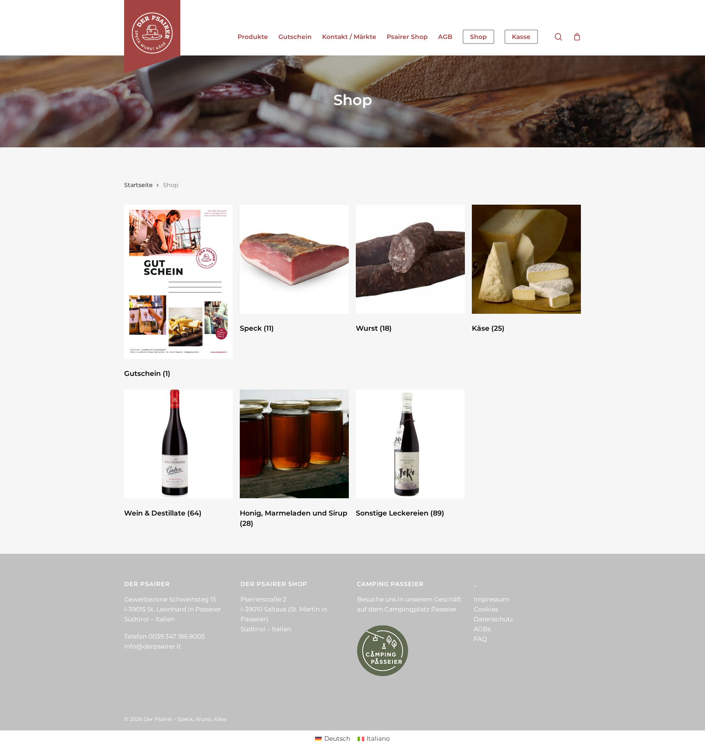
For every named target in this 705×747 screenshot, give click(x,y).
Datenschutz (493, 619)
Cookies (486, 609)
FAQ (480, 639)
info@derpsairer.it (152, 646)
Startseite (138, 185)
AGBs (482, 629)
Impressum (491, 599)
